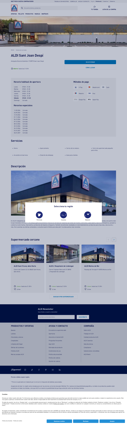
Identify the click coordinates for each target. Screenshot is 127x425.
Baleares (87, 220)
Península (39, 220)
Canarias (63, 220)
